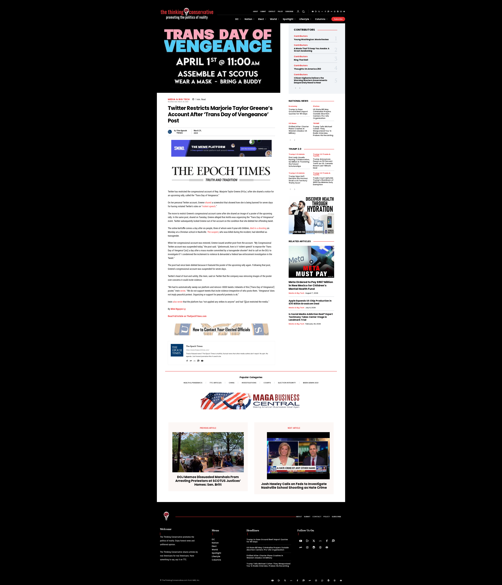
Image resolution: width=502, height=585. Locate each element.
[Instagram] (334, 11)
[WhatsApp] (224, 131)
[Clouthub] (322, 580)
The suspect (212, 232)
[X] (206, 131)
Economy (293, 106)
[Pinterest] (236, 131)
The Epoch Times (181, 132)
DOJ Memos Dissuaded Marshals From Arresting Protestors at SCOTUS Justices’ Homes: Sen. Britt (208, 480)
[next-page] (299, 88)
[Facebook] (325, 11)
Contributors (304, 30)
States (316, 106)
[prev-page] (295, 88)
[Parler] (328, 11)
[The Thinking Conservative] (166, 516)
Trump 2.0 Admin (297, 154)
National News (298, 100)
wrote (182, 290)
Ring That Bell (301, 59)
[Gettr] (322, 11)
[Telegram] (230, 131)
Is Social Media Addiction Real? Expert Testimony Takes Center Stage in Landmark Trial (311, 317)
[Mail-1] (344, 11)
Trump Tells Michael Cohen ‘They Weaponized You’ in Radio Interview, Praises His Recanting (323, 131)
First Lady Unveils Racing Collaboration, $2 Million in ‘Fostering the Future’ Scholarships (299, 162)
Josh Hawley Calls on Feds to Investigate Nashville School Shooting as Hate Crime (294, 486)
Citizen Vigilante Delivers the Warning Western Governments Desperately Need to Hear (310, 80)
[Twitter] (319, 11)
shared (208, 202)
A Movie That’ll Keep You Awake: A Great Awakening (311, 49)
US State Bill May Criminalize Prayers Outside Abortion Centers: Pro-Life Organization (322, 113)
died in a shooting (258, 228)
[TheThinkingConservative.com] (187, 12)
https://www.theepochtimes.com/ (197, 350)
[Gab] (331, 11)
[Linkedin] (242, 131)
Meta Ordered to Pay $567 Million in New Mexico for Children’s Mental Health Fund (311, 285)
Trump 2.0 (295, 149)
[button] (303, 11)
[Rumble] (315, 11)
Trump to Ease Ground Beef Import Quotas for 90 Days (298, 111)
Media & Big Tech (179, 99)
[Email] (260, 131)
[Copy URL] (254, 131)
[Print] (266, 131)
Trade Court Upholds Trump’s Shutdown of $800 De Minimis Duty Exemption (323, 181)
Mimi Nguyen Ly (178, 309)
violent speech (209, 206)
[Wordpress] (337, 11)
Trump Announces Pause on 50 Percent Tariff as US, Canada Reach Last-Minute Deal (323, 163)
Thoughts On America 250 (307, 69)
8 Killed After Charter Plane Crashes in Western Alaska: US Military (299, 129)
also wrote (177, 301)
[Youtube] (312, 11)
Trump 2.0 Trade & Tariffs (321, 155)
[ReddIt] (248, 131)
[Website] (341, 11)
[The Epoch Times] (171, 132)
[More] (272, 131)
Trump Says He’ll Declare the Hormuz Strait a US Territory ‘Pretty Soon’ (298, 179)
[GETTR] (195, 360)
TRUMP (316, 123)
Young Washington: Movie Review (311, 39)
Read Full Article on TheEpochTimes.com (187, 316)
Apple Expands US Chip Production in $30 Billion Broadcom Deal (310, 302)
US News (292, 123)
